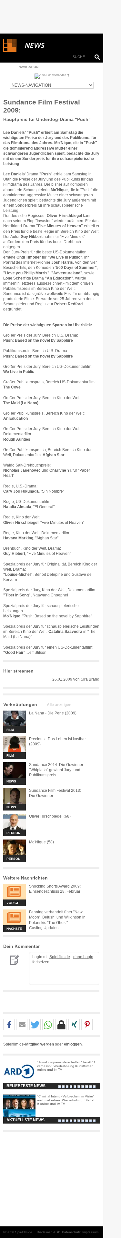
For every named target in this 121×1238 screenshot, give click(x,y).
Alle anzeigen (59, 705)
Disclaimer (44, 1232)
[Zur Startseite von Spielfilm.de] (9, 51)
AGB (56, 1232)
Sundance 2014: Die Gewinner (56, 765)
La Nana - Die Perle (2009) (52, 713)
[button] (9, 1024)
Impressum (90, 1232)
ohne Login (83, 957)
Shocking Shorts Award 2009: (55, 886)
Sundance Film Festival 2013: (55, 790)
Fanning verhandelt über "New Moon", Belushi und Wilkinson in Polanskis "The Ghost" (57, 917)
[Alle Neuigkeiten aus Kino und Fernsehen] (58, 45)
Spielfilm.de (59, 957)
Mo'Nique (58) (41, 842)
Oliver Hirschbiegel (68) (50, 816)
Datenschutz (71, 1232)
